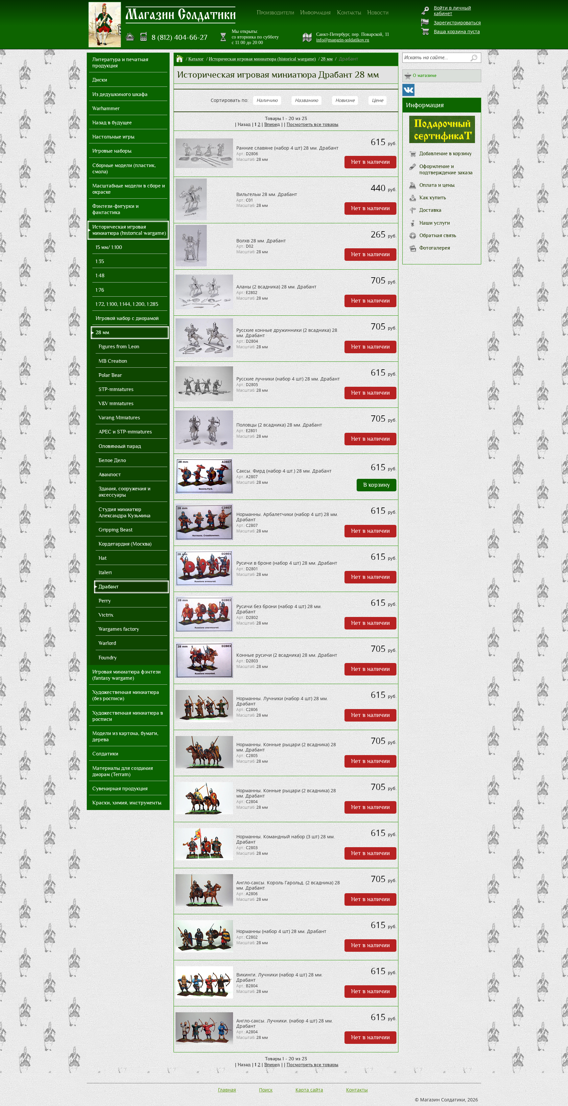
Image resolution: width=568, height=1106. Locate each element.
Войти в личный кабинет (452, 10)
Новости (378, 12)
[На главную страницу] (130, 37)
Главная (227, 1090)
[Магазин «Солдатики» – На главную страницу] (104, 25)
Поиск (265, 1090)
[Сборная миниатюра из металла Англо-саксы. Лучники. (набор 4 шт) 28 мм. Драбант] (204, 1043)
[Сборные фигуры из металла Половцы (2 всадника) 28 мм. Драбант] (204, 447)
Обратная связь (437, 235)
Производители (275, 12)
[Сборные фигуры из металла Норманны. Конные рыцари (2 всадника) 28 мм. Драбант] (204, 766)
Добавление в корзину (445, 154)
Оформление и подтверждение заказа (446, 169)
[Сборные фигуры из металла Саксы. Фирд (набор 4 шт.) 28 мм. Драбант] (204, 492)
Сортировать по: (229, 100)
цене (377, 100)
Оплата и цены (437, 185)
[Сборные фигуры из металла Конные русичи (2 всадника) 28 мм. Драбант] (204, 676)
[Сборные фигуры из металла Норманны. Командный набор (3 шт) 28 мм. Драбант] (204, 858)
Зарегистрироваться (457, 22)
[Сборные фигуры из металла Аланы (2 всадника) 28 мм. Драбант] (204, 307)
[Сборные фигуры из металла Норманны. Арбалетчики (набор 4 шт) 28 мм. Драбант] (204, 538)
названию (306, 100)
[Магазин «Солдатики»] (181, 14)
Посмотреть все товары (312, 124)
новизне (345, 100)
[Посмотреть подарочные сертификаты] (442, 141)
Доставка (430, 210)
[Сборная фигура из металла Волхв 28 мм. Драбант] (191, 264)
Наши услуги (434, 223)
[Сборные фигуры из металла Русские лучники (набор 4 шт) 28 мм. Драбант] (204, 399)
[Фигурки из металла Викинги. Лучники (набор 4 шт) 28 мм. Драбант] (204, 997)
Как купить (432, 198)
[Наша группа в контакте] (408, 90)
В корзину (376, 485)
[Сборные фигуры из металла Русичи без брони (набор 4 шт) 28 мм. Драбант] (204, 630)
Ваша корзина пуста (457, 31)
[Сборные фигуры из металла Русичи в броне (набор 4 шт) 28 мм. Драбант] (204, 584)
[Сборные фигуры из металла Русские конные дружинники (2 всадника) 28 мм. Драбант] (204, 355)
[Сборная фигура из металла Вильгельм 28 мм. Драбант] (191, 218)
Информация (315, 12)
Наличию (267, 100)
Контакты (349, 12)
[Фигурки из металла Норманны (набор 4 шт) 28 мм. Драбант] (204, 950)
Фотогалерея (434, 248)
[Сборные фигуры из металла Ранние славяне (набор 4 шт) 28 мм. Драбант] (204, 166)
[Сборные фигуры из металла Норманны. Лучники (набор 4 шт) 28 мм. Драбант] (204, 720)
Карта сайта (309, 1090)
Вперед (272, 124)
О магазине (425, 75)
